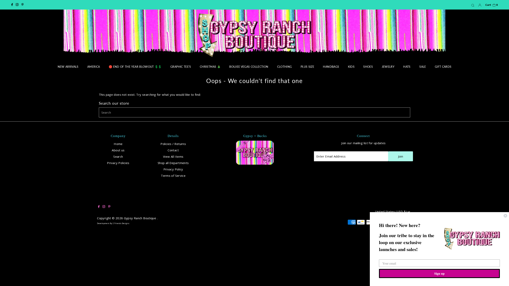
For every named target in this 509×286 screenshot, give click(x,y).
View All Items (173, 156)
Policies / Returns (173, 144)
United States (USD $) (391, 212)
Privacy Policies (118, 163)
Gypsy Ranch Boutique (140, 218)
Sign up (439, 273)
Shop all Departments (173, 163)
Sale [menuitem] (422, 66)
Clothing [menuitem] (284, 66)
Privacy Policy (173, 169)
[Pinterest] (22, 5)
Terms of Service (173, 176)
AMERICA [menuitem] (93, 66)
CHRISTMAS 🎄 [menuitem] (210, 66)
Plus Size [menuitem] (307, 66)
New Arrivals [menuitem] (68, 66)
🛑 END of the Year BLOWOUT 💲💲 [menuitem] (135, 66)
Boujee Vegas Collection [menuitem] (248, 66)
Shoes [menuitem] (368, 66)
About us (118, 150)
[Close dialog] (505, 216)
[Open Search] (472, 5)
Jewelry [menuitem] (388, 66)
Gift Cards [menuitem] (443, 66)
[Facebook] (12, 5)
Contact (173, 150)
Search (118, 156)
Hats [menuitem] (406, 66)
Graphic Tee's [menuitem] (180, 66)
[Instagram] (17, 5)
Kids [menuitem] (351, 66)
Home (118, 144)
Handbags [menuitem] (331, 66)
